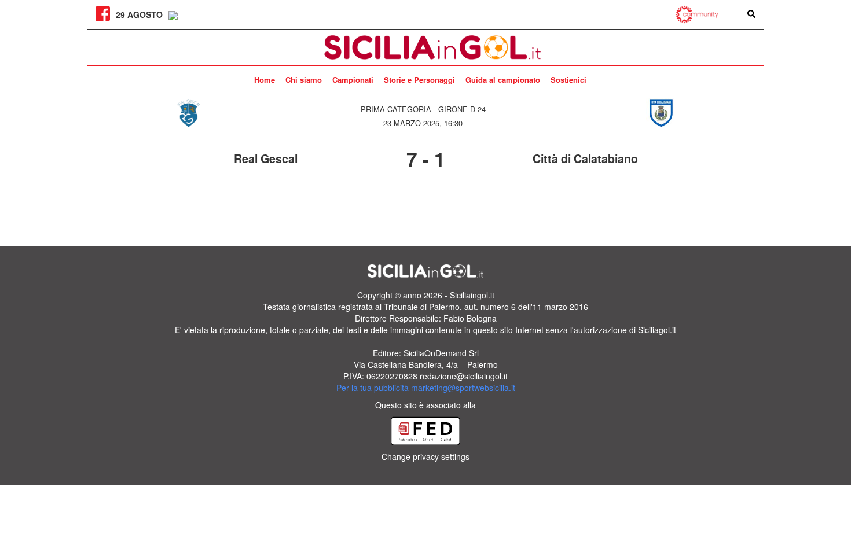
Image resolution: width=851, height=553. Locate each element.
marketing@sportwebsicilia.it (463, 387)
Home (264, 79)
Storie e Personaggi (419, 79)
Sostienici (568, 79)
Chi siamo (303, 79)
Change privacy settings (425, 456)
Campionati (352, 79)
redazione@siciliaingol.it (464, 376)
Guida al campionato (502, 79)
